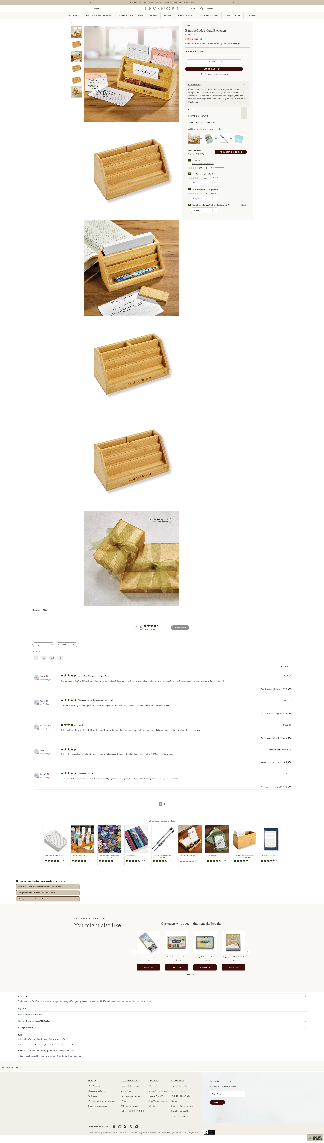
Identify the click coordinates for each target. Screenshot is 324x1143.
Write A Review (180, 627)
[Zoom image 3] (131, 268)
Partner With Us (156, 1095)
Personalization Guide (130, 1095)
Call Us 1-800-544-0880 (132, 1111)
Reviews (174, 1101)
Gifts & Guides (232, 15)
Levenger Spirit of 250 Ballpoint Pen (205, 189)
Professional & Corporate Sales (102, 1101)
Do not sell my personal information (143, 1132)
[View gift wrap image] (76, 92)
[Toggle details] (244, 110)
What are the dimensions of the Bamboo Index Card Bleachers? (40, 886)
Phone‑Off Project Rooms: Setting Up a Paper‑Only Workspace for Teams (47, 1050)
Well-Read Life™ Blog (181, 1095)
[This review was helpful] (284, 688)
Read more (193, 102)
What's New (73, 15)
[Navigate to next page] (163, 806)
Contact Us (126, 1090)
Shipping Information (97, 1106)
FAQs (123, 1101)
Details (192, 110)
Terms (91, 1132)
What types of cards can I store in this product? (34, 899)
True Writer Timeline (158, 1101)
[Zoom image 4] (131, 364)
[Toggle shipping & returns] (244, 116)
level (43, 658)
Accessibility (124, 1132)
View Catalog (94, 1085)
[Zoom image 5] (131, 461)
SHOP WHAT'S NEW (186, 3)
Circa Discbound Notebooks (99, 15)
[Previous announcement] (90, 3)
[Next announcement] (233, 3)
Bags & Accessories (208, 15)
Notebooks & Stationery (131, 15)
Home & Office (185, 15)
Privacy (97, 1132)
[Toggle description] (244, 84)
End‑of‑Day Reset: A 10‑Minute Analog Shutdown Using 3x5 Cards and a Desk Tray (50, 1056)
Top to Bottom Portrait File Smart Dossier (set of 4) (211, 205)
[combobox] (43, 644)
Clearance (252, 15)
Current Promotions (158, 1090)
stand (52, 658)
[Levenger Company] (162, 8)
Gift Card (92, 1095)
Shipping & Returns (198, 116)
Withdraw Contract (129, 1106)
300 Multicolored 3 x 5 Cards (203, 174)
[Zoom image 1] (131, 74)
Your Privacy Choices (110, 1132)
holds (60, 658)
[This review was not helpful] (289, 688)
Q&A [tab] (45, 610)
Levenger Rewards (179, 1090)
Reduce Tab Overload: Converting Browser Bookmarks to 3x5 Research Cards (48, 1044)
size (36, 658)
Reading (167, 15)
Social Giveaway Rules (181, 1111)
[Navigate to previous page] (163, 801)
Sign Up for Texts (179, 1085)
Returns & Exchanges (130, 1085)
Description (194, 84)
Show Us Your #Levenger (182, 1106)
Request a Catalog (96, 1090)
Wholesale (153, 1106)
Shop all (74, 22)
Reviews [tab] (36, 610)
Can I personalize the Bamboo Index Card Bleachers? (36, 892)
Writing (153, 15)
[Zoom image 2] (131, 171)
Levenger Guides (178, 1116)
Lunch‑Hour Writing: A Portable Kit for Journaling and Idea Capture (44, 1039)
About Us (153, 1085)
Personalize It (214, 61)
